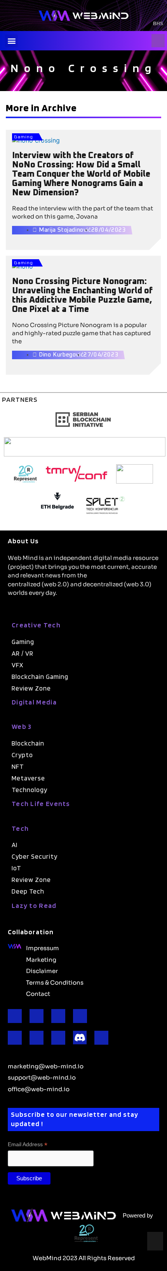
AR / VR (22, 653)
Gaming (23, 137)
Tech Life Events (41, 803)
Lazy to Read (34, 905)
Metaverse (28, 778)
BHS (158, 23)
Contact (38, 993)
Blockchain (28, 743)
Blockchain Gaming (40, 676)
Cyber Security (34, 856)
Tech (20, 828)
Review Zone (31, 688)
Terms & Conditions (55, 982)
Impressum (42, 947)
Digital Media (34, 702)
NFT (18, 766)
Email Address (27, 1144)
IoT (16, 868)
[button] (11, 40)
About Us (23, 541)
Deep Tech (28, 891)
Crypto (22, 755)
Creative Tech (36, 625)
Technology (29, 790)
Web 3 (22, 726)
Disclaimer (42, 970)
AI (14, 845)
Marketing (41, 959)
